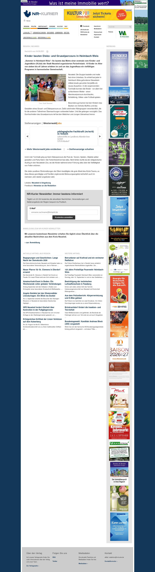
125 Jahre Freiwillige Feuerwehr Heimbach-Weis (84, 270)
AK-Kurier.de (84, 30)
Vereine (52, 26)
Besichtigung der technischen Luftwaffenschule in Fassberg (78, 282)
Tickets (110, 32)
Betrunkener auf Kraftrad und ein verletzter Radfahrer (84, 259)
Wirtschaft (43, 26)
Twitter (55, 561)
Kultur (60, 26)
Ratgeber (50, 32)
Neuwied (35, 46)
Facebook (86, 26)
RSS (54, 557)
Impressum (97, 35)
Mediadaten (97, 29)
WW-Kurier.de (84, 32)
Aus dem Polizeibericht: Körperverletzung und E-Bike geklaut (84, 296)
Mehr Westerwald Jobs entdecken (44, 149)
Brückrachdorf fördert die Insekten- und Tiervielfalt (83, 308)
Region (26, 26)
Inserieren (97, 26)
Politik (34, 26)
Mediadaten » (83, 563)
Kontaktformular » (111, 561)
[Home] (24, 20)
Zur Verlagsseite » (32, 566)
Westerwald (30, 37)
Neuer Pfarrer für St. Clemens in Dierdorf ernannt (41, 270)
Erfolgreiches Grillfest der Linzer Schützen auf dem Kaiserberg (42, 320)
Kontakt (96, 37)
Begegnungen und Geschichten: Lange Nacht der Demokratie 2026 (40, 259)
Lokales (26, 32)
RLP (66, 26)
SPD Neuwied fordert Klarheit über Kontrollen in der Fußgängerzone (38, 308)
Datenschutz (98, 32)
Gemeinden (59, 32)
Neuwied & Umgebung (41, 182)
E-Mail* (33, 208)
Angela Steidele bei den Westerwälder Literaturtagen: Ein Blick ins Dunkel (40, 294)
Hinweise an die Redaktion (45, 185)
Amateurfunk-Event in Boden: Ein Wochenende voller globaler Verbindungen (42, 282)
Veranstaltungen (39, 32)
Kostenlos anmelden (64, 217)
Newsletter (83, 35)
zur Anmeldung (33, 242)
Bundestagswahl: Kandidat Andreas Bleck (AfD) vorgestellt (84, 322)
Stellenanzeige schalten (81, 149)
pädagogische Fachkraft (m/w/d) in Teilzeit (75, 132)
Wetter (66, 32)
